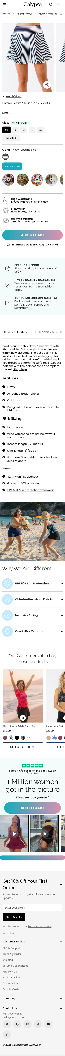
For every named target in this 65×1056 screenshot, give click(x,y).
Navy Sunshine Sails (5, 156)
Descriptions (14, 331)
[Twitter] (38, 1024)
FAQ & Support (11, 948)
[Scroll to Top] (58, 1037)
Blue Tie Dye (54, 738)
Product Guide (11, 977)
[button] (58, 5)
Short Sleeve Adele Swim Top (19, 726)
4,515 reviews (44, 771)
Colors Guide (10, 983)
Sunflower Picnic (23, 738)
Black (17, 738)
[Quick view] (23, 718)
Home (6, 13)
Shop (17, 369)
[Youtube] (48, 1024)
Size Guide (21, 122)
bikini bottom (16, 410)
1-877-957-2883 (13, 1013)
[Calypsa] (32, 4)
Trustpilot (8, 933)
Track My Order (12, 954)
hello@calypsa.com (14, 1017)
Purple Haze (5, 738)
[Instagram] (27, 1024)
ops (24, 369)
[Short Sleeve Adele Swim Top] (23, 696)
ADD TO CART (32, 808)
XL (40, 130)
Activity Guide (11, 989)
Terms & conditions (39, 926)
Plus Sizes (10, 137)
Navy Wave (11, 738)
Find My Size (10, 971)
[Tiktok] (7, 1034)
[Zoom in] (47, 85)
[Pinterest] (7, 1024)
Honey (48, 738)
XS (6, 130)
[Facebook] (17, 1024)
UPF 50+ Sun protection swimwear (30, 490)
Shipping (8, 960)
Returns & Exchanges (15, 965)
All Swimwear (24, 13)
